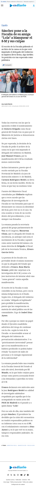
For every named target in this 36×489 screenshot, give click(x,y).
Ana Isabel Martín (7, 104)
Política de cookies (28, 482)
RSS (29, 479)
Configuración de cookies (18, 484)
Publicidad (18, 479)
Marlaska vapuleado (29, 1)
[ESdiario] (18, 5)
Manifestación (22, 445)
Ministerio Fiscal (12, 445)
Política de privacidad (16, 482)
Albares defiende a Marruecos (15, 1)
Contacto (24, 479)
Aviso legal (6, 482)
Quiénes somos (10, 479)
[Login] (33, 5)
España (4, 25)
